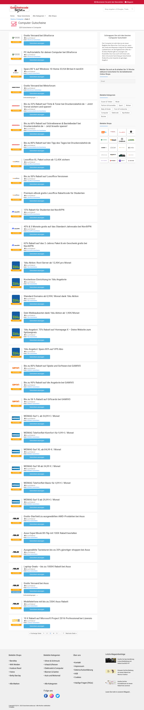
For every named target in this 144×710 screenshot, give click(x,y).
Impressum (79, 666)
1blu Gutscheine (32, 267)
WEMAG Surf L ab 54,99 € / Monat (42, 416)
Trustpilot (11, 707)
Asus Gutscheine (32, 520)
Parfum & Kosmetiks (108, 105)
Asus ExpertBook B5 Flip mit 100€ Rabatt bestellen (50, 533)
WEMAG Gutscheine (33, 420)
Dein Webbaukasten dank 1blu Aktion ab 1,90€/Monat (51, 313)
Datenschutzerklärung (83, 670)
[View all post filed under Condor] (104, 147)
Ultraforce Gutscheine (33, 40)
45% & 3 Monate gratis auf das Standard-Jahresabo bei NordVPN (57, 226)
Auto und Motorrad (52, 675)
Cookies (77, 677)
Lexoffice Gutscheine (33, 164)
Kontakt (77, 662)
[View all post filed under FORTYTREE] (131, 132)
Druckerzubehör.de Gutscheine (36, 111)
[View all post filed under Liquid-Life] (122, 154)
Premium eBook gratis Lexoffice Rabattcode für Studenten (54, 193)
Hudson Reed (15, 668)
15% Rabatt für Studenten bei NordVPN (44, 210)
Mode (117, 102)
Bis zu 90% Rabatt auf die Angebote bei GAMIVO (49, 382)
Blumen (48, 672)
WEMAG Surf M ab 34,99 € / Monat (42, 466)
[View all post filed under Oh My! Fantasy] (104, 161)
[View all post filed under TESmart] (113, 140)
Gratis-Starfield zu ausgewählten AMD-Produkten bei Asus (54, 516)
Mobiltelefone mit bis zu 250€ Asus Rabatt (46, 601)
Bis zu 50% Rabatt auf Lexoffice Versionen (46, 176)
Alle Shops (53, 16)
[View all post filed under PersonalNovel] (122, 132)
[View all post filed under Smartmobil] (131, 140)
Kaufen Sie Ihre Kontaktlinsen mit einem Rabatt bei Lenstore (125, 683)
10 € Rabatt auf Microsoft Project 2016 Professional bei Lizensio (58, 618)
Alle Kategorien (38, 16)
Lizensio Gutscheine (33, 622)
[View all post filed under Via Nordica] (104, 140)
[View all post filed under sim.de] (104, 132)
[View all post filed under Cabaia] (122, 140)
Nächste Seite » (71, 633)
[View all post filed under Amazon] (113, 154)
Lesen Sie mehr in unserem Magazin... (118, 692)
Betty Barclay (15, 675)
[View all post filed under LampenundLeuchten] (122, 147)
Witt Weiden (15, 664)
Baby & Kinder (106, 109)
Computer (19, 19)
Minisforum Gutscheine (34, 90)
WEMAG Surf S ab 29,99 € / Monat (42, 499)
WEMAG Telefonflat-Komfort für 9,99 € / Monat (49, 432)
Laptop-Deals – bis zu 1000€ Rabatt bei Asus (47, 566)
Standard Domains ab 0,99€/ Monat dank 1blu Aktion (51, 296)
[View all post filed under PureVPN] (122, 161)
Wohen (128, 105)
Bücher (103, 116)
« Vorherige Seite (35, 633)
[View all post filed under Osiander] (113, 161)
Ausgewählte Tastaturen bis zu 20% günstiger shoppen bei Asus (57, 550)
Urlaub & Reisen (51, 664)
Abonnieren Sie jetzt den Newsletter (109, 2)
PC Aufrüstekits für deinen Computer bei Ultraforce (50, 52)
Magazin (129, 2)
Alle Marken (15, 684)
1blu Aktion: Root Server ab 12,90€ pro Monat (47, 262)
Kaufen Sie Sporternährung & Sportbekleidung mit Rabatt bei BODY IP (126, 661)
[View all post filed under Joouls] (104, 154)
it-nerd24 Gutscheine (33, 73)
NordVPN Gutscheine (33, 214)
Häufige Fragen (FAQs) (83, 683)
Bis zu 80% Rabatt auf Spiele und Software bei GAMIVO (52, 366)
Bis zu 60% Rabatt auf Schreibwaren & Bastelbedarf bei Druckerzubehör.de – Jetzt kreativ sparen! (52, 125)
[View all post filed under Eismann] (113, 132)
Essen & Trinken (106, 102)
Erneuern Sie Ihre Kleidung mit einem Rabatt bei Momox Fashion (125, 672)
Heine (12, 672)
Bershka (13, 661)
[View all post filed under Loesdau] (131, 147)
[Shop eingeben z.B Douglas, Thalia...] (132, 9)
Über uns (77, 655)
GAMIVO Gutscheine (33, 370)
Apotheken (126, 113)
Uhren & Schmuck (52, 661)
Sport (121, 105)
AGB (76, 673)
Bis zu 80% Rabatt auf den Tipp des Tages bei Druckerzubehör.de (57, 143)
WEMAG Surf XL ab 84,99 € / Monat (42, 449)
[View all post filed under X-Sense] (131, 161)
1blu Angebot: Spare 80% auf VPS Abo (43, 349)
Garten (56, 672)
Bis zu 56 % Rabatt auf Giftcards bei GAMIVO (47, 399)
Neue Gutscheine (23, 16)
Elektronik (115, 113)
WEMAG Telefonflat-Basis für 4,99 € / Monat (47, 483)
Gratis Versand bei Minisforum (39, 85)
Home (12, 16)
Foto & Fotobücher (120, 109)
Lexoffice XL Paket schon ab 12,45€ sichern (47, 159)
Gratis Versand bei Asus (36, 583)
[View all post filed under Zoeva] (113, 147)
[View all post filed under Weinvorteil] (131, 154)
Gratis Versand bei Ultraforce (39, 35)
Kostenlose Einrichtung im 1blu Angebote (45, 279)
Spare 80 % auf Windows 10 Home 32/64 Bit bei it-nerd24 (53, 69)
